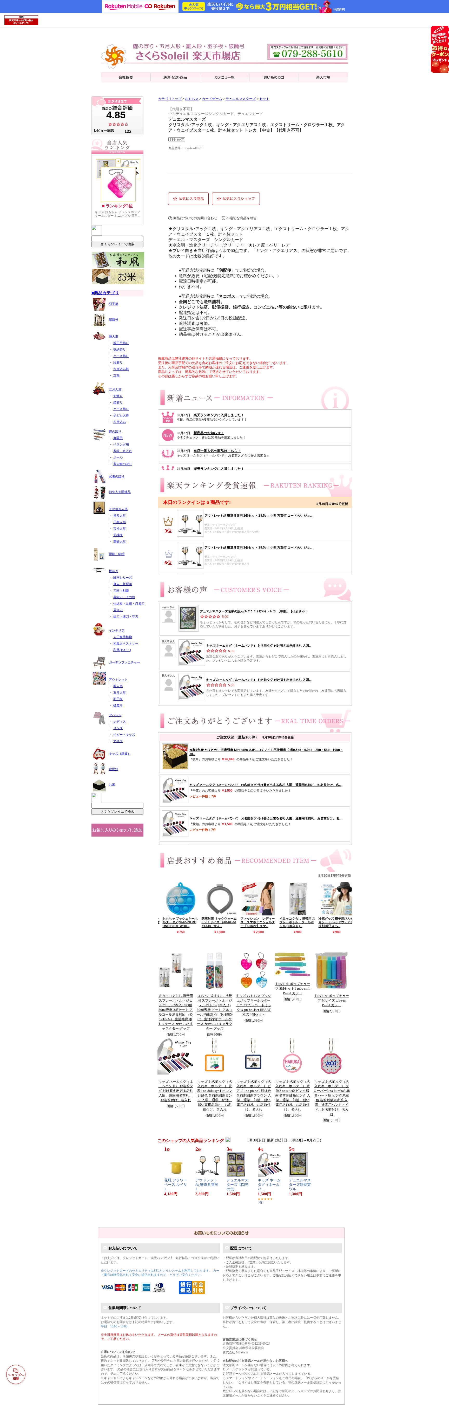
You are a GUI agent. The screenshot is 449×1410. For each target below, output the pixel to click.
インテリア (116, 630)
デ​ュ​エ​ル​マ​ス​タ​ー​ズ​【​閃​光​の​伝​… (237, 1184)
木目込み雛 (121, 369)
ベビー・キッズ (124, 734)
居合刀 (118, 610)
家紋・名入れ (122, 451)
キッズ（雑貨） (120, 753)
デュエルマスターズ (241, 99)
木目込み (119, 422)
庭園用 (118, 438)
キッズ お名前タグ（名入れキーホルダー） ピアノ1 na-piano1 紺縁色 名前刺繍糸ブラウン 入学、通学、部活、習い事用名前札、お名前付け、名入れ (253, 1095)
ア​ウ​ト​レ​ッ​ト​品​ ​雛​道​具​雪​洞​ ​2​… (207, 1184)
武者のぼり (116, 476)
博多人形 (119, 515)
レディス (119, 721)
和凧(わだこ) (122, 650)
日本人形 (119, 522)
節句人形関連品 (120, 492)
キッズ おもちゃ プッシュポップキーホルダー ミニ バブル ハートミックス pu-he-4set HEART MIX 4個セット (253, 1005)
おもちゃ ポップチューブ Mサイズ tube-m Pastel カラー (331, 1000)
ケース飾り (121, 356)
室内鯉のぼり (122, 464)
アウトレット (118, 679)
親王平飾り (121, 343)
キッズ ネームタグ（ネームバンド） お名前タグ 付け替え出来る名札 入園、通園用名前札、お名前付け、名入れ (176, 1091)
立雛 (116, 375)
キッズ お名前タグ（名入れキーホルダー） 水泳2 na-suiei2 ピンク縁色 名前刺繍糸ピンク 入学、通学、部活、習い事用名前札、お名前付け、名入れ (292, 1095)
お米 (112, 784)
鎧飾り (118, 402)
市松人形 (119, 528)
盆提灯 (113, 769)
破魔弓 (113, 319)
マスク (118, 741)
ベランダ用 (121, 444)
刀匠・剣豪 (121, 590)
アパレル (115, 715)
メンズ (118, 728)
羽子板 (113, 304)
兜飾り (118, 396)
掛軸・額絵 (116, 554)
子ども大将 (121, 415)
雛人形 (113, 336)
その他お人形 (118, 509)
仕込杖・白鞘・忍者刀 (128, 603)
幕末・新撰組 (122, 584)
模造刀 (113, 571)
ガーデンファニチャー (124, 662)
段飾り (118, 362)
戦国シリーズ (122, 577)
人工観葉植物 (122, 637)
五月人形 (115, 389)
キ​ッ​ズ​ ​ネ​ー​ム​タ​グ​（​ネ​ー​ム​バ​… (269, 1184)
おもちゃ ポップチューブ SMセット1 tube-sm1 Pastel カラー (292, 988)
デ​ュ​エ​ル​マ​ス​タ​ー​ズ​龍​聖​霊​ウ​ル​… (300, 1184)
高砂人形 (119, 541)
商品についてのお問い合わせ (195, 218)
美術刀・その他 (124, 597)
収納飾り (119, 349)
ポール (118, 457)
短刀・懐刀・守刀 (125, 616)
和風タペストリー (125, 643)
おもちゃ (192, 99)
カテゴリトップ (170, 99)
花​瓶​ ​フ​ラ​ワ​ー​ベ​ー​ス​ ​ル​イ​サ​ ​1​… (176, 1184)
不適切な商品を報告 (241, 218)
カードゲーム (212, 99)
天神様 (118, 535)
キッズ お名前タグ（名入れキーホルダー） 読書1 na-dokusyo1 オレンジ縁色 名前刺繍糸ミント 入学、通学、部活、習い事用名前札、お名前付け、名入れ (214, 1095)
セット (264, 99)
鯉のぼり (115, 431)
